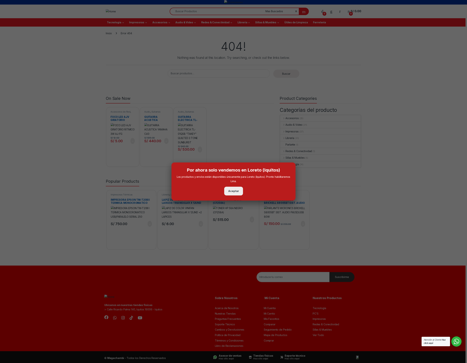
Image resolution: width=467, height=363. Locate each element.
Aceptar (233, 191)
